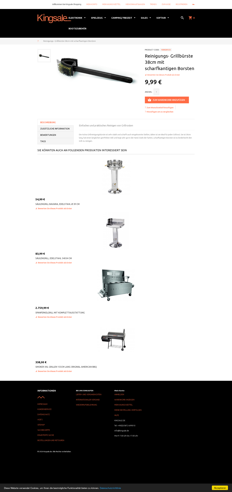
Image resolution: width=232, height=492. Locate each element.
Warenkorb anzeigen (124, 400)
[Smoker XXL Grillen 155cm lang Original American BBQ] (116, 339)
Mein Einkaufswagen (135, 4)
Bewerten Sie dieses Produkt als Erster (163, 75)
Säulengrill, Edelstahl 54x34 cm (53, 258)
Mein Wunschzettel (111, 4)
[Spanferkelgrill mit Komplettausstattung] (116, 285)
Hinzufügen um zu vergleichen (160, 112)
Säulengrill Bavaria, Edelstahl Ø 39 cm (57, 204)
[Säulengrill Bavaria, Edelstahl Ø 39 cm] (116, 176)
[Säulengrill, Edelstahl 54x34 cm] (116, 230)
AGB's (39, 419)
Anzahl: (148, 92)
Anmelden (119, 394)
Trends (153, 4)
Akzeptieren (220, 487)
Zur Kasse (166, 4)
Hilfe (116, 415)
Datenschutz (43, 414)
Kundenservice (44, 409)
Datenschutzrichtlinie (110, 488)
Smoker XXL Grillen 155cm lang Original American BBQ (66, 367)
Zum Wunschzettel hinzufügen (160, 108)
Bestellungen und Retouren (50, 440)
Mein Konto (91, 4)
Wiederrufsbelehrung (86, 405)
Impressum (42, 404)
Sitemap (41, 425)
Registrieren (181, 4)
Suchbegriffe (43, 430)
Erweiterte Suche (45, 435)
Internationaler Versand (88, 400)
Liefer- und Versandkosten (88, 394)
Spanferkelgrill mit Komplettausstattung (60, 312)
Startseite (38, 41)
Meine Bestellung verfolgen (128, 410)
